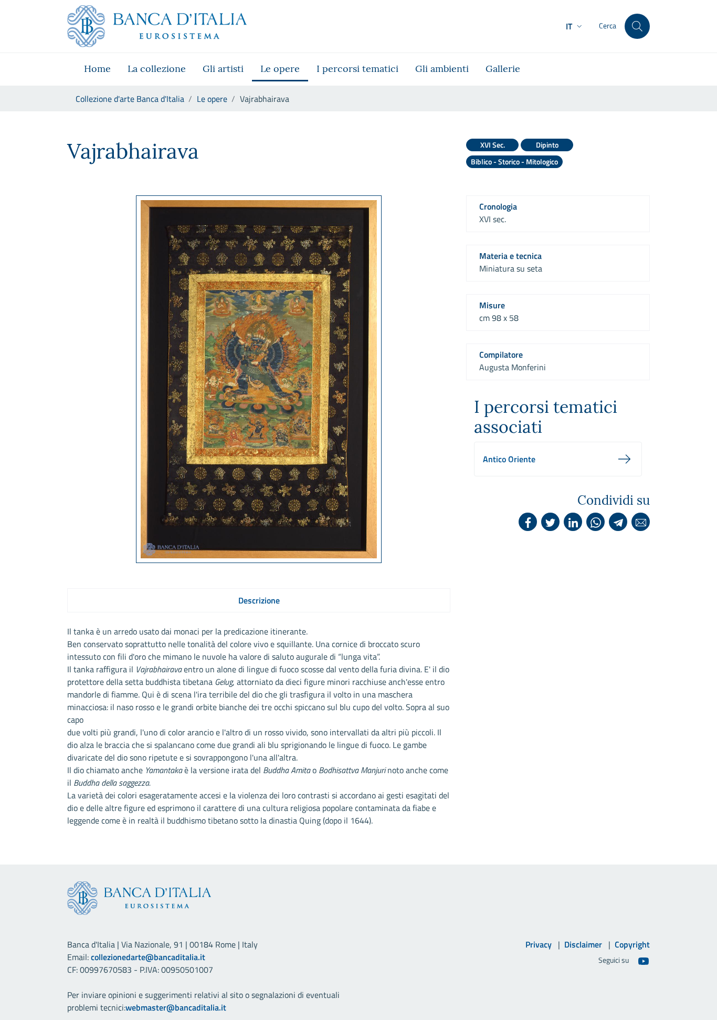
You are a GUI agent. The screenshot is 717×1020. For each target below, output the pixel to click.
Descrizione (259, 600)
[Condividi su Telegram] (618, 522)
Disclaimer (583, 944)
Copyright (632, 944)
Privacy (538, 944)
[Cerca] (637, 26)
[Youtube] (643, 960)
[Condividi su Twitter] (550, 522)
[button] (575, 26)
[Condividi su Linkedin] (573, 522)
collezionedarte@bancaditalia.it (148, 957)
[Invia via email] (640, 522)
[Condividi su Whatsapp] (595, 522)
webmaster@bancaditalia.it (175, 1007)
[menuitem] (97, 69)
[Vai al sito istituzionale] (157, 26)
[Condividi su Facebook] (528, 522)
